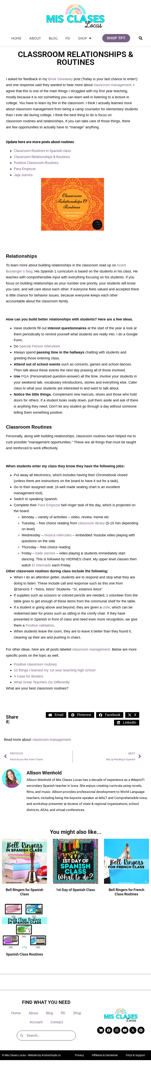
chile (106, 607)
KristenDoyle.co (51, 1055)
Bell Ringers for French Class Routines (126, 892)
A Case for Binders (28, 676)
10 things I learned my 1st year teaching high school (54, 670)
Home (16, 38)
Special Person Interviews (39, 346)
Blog (53, 38)
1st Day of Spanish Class (75, 890)
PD (67, 38)
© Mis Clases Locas (14, 1055)
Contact (57, 1022)
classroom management (112, 85)
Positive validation (40, 625)
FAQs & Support (135, 1055)
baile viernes (45, 553)
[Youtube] (124, 1030)
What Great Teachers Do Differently (42, 682)
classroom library (91, 523)
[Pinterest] (141, 1030)
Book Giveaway (60, 79)
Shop (82, 38)
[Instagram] (116, 1030)
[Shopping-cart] (100, 1030)
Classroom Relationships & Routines (42, 157)
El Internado (41, 565)
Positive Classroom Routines (36, 163)
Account (36, 1022)
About (35, 38)
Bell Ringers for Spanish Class (24, 892)
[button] (140, 38)
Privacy (79, 1055)
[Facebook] (108, 1030)
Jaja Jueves (23, 175)
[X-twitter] (132, 1030)
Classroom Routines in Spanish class (42, 151)
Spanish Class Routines (24, 954)
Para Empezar (25, 169)
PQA (25, 376)
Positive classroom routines (35, 664)
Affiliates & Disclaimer (105, 1055)
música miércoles (58, 535)
